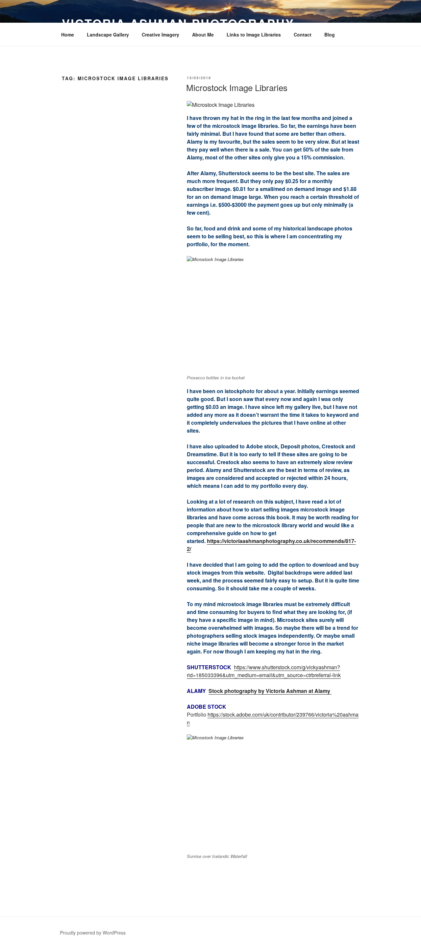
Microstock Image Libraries (236, 87)
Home (67, 34)
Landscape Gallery (108, 34)
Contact (302, 34)
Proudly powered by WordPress (93, 932)
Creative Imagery (160, 34)
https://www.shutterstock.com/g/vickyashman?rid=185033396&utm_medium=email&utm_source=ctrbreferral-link (264, 671)
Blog (329, 34)
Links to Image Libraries (254, 34)
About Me (203, 34)
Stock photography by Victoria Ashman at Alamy (270, 691)
